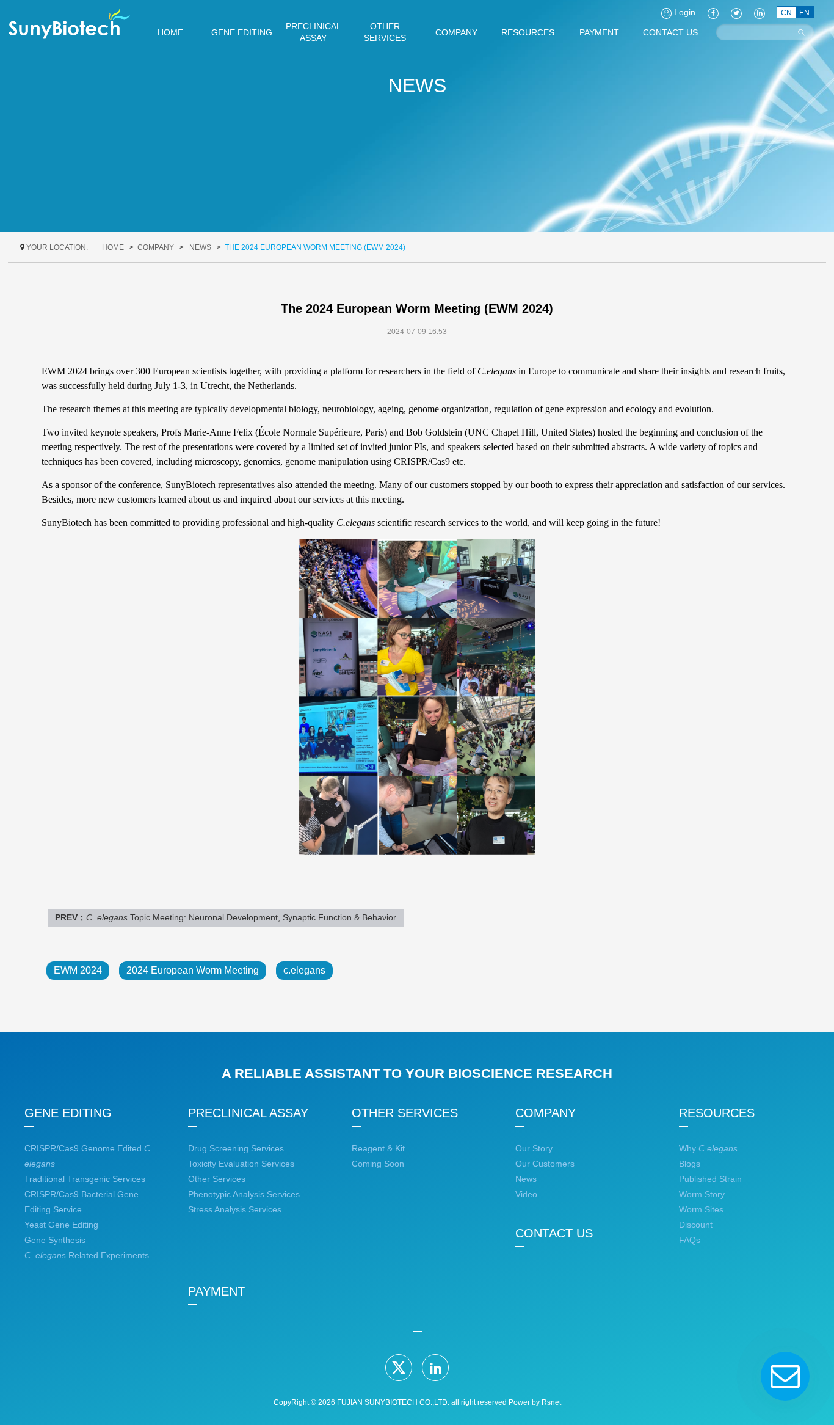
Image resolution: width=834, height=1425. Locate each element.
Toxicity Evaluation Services (241, 1163)
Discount (696, 1225)
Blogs (689, 1163)
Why (708, 1148)
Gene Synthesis (54, 1240)
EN (804, 13)
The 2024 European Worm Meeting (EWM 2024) (315, 247)
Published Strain (710, 1179)
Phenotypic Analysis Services (244, 1194)
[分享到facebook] (713, 12)
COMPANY (155, 247)
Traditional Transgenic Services (84, 1179)
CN (786, 13)
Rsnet (551, 1402)
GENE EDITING (68, 1113)
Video (526, 1194)
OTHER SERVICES (405, 1113)
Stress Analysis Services (234, 1209)
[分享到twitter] (398, 1367)
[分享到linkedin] (435, 1367)
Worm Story (702, 1194)
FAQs (689, 1240)
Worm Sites (701, 1209)
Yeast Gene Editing (61, 1225)
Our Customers (545, 1163)
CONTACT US (554, 1233)
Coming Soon (378, 1163)
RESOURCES (717, 1113)
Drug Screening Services (236, 1148)
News (200, 247)
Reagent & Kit (378, 1148)
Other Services (216, 1179)
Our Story (534, 1148)
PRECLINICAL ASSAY (248, 1113)
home (113, 247)
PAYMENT (216, 1291)
